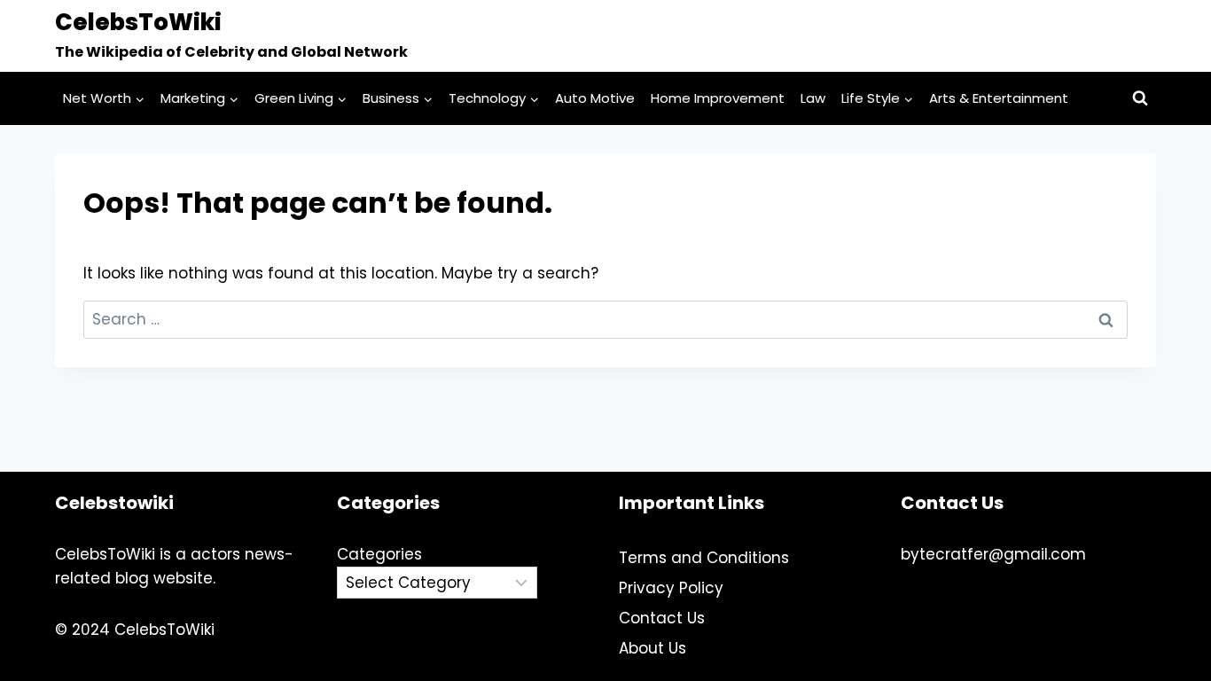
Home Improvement (718, 98)
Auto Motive (595, 98)
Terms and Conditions (704, 557)
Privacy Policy (671, 588)
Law (813, 98)
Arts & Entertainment (998, 98)
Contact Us (662, 618)
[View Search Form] (1140, 98)
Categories (379, 554)
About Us (652, 648)
